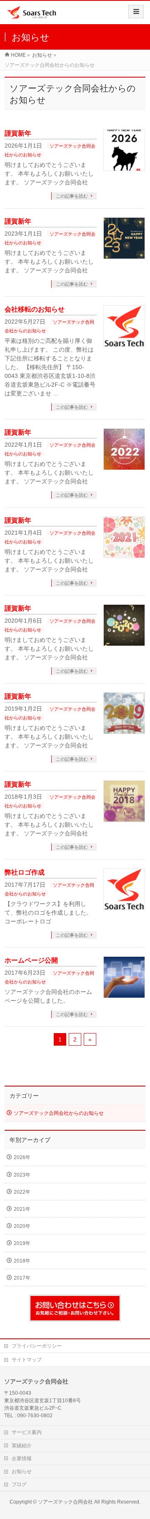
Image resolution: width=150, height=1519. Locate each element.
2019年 (22, 1243)
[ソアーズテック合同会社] (31, 15)
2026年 (22, 1157)
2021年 (22, 1209)
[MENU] (136, 11)
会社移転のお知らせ (35, 309)
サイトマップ (27, 1360)
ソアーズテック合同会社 (65, 1502)
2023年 (22, 1175)
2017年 (22, 1278)
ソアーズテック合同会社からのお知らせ (59, 1113)
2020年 (22, 1226)
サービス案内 (27, 1432)
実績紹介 (22, 1446)
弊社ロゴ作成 (25, 872)
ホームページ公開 (31, 960)
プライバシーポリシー (37, 1346)
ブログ (19, 1484)
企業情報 (22, 1458)
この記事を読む (72, 196)
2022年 (22, 1192)
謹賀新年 (18, 133)
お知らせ (22, 1471)
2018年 (22, 1261)
